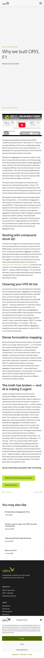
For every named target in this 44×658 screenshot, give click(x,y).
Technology (5, 609)
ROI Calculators (7, 611)
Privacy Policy (23, 654)
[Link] (22, 514)
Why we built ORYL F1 (12, 108)
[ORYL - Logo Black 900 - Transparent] (5, 3)
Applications (6, 606)
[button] (41, 620)
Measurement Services (9, 596)
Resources (5, 614)
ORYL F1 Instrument (8, 590)
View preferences (22, 650)
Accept (22, 638)
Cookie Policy (15, 654)
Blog (3, 108)
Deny (22, 644)
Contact (30, 654)
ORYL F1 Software (7, 593)
